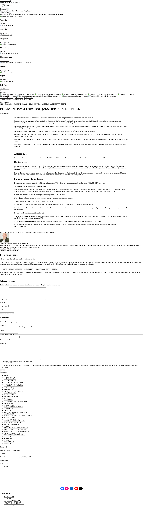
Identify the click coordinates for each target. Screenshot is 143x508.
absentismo (3, 232)
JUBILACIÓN (8, 408)
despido (42, 232)
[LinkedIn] (71, 488)
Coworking (10, 11)
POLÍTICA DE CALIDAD (12, 502)
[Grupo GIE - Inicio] (6, 7)
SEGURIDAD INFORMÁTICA (14, 435)
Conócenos (3, 11)
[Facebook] (62, 488)
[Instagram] (67, 488)
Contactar (30, 11)
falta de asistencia (50, 232)
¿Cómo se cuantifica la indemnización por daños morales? (18, 259)
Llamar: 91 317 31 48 (17, 99)
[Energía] (16, 62)
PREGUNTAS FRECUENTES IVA (15, 429)
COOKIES (7, 498)
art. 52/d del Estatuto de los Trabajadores (19, 232)
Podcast (6, 426)
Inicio (2, 104)
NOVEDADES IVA (10, 417)
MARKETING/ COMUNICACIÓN (15, 412)
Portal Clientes (4, 13)
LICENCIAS (8, 410)
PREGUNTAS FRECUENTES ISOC (16, 428)
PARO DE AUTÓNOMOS (12, 422)
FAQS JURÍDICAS (10, 394)
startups (6, 440)
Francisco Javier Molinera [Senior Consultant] (14, 244)
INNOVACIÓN (9, 405)
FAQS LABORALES (21, 104)
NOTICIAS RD (9, 414)
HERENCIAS (8, 400)
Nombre (3, 302)
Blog (25, 11)
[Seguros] (7, 72)
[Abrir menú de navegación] (10, 13)
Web (1, 310)
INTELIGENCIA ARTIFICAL (13, 407)
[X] (81, 488)
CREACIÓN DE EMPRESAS (13, 386)
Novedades (8, 104)
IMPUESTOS (8, 403)
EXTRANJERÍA (9, 389)
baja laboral (36, 232)
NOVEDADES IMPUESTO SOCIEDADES (18, 415)
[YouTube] (76, 488)
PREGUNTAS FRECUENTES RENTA (16, 431)
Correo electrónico (6, 306)
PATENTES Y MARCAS (12, 424)
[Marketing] (8, 44)
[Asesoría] (11, 16)
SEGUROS (7, 436)
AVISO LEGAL (9, 497)
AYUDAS (7, 375)
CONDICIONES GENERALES (14, 504)
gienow (6, 398)
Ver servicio (4, 24)
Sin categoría (8, 438)
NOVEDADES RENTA (11, 419)
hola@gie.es (4, 460)
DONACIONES (9, 387)
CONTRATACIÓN (10, 380)
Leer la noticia (4, 267)
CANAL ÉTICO (9, 505)
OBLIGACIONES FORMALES (14, 421)
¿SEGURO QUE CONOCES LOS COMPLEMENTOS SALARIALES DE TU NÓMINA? (29, 269)
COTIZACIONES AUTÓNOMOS (15, 384)
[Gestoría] (7, 25)
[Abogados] (6, 35)
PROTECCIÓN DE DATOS (13, 433)
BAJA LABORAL (10, 377)
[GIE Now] (7, 81)
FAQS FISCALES (10, 393)
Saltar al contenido (5, 1)
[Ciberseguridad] (9, 53)
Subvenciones (19, 11)
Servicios (3, 9)
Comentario (4, 299)
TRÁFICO (7, 443)
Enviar (2, 370)
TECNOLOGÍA (9, 442)
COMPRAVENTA (10, 379)
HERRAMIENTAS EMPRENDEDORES (17, 401)
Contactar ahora (5, 99)
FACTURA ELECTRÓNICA (13, 391)
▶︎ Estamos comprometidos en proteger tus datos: (17, 361)
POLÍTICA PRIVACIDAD (12, 500)
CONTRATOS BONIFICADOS (14, 382)
